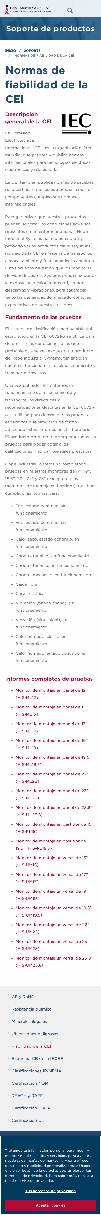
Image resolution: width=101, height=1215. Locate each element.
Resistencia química (32, 1009)
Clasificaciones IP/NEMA (36, 1071)
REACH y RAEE (27, 1095)
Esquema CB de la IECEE (37, 1058)
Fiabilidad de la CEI (31, 1046)
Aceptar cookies (51, 1205)
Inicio (10, 51)
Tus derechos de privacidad (50, 1191)
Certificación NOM (30, 1083)
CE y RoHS (23, 997)
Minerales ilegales (29, 1021)
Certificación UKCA (31, 1108)
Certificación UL (28, 1120)
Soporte (32, 51)
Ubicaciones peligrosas (35, 1034)
